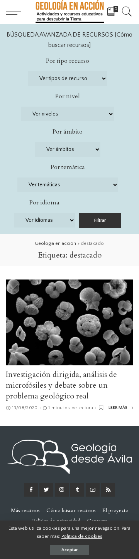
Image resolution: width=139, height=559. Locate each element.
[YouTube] (93, 490)
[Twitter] (46, 490)
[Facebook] (31, 490)
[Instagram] (62, 490)
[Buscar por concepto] (125, 11)
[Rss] (108, 490)
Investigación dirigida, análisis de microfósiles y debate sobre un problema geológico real (61, 385)
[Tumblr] (77, 490)
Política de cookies (81, 536)
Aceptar (69, 549)
